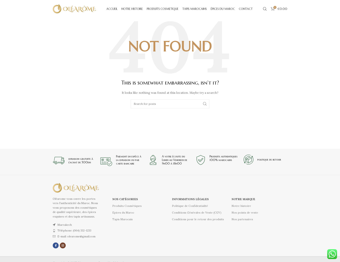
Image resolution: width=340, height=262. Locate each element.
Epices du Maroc (123, 212)
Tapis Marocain (122, 219)
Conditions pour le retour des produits (198, 219)
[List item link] (76, 230)
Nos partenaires (242, 219)
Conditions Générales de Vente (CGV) (196, 212)
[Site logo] (74, 8)
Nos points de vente (245, 212)
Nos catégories (125, 199)
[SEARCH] (204, 103)
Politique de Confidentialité (190, 206)
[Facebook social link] (56, 245)
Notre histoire (241, 206)
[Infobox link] (74, 160)
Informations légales (190, 199)
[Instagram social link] (63, 245)
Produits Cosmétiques (127, 206)
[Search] (265, 9)
